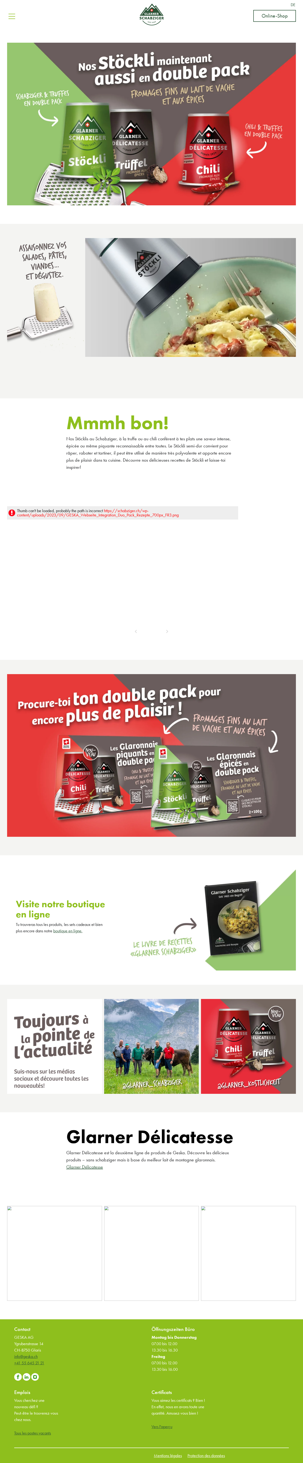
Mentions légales (168, 1455)
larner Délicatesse (86, 1167)
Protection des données (206, 1455)
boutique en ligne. (67, 931)
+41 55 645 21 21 (29, 1363)
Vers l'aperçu (162, 1426)
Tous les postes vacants (32, 1433)
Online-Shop (275, 15)
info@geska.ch (26, 1356)
